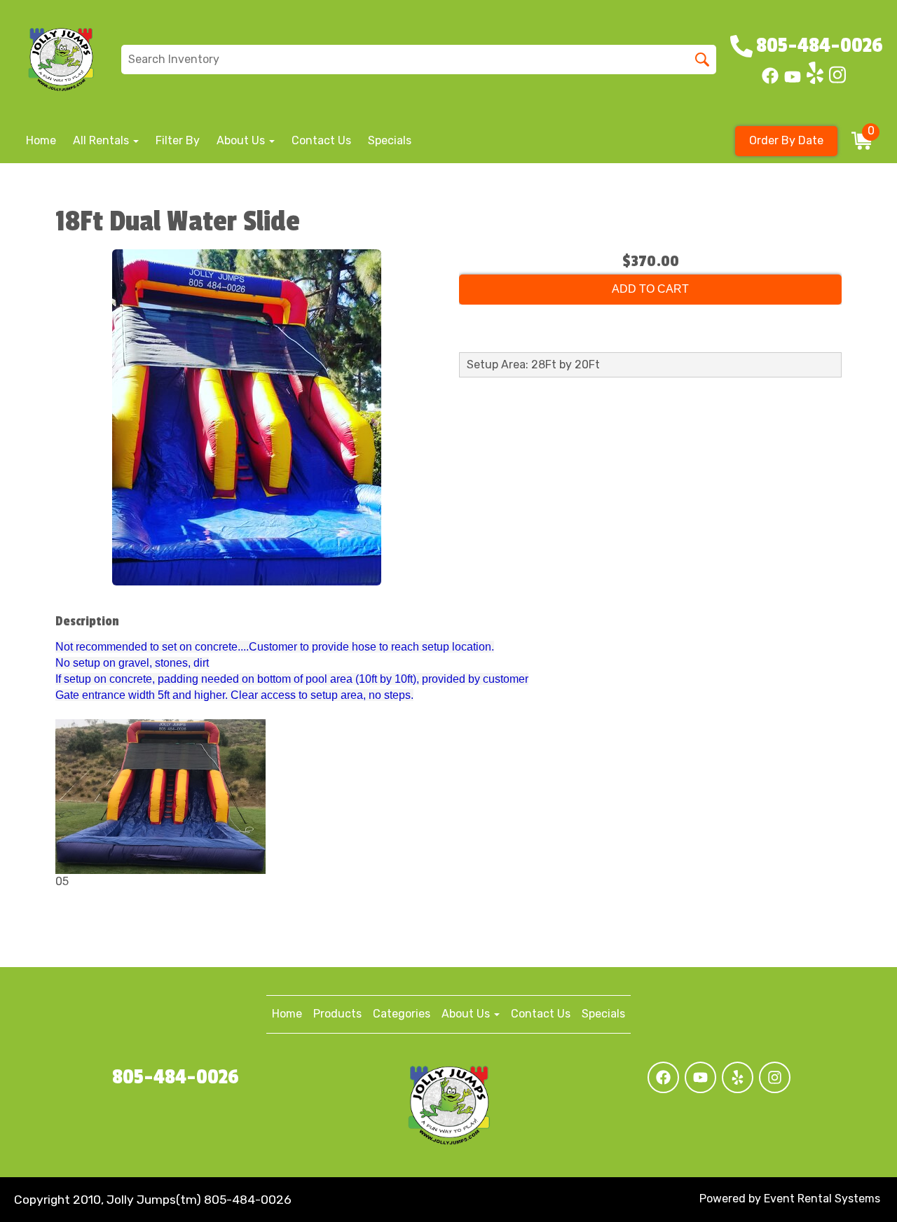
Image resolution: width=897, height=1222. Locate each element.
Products (337, 1013)
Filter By (178, 140)
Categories (401, 1013)
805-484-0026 (175, 1077)
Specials (389, 140)
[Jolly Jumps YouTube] (792, 80)
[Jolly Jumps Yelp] (815, 80)
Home (41, 140)
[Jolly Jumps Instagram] (837, 80)
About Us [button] (242, 140)
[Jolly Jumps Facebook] (770, 80)
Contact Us (321, 140)
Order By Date (786, 140)
